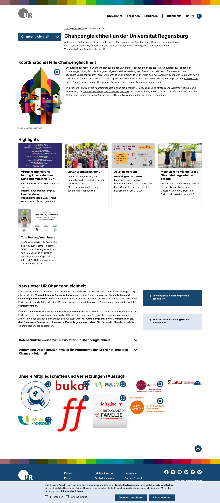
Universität (114, 16)
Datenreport (72, 95)
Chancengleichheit (96, 28)
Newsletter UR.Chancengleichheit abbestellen (175, 321)
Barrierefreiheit (133, 478)
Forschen (133, 16)
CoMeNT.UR (191, 78)
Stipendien (115, 82)
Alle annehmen (162, 497)
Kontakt (68, 473)
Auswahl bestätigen (130, 497)
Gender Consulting (98, 82)
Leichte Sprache (103, 473)
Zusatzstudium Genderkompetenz (149, 82)
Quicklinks (174, 16)
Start (67, 28)
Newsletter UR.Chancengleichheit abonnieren (175, 297)
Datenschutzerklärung (71, 491)
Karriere (68, 478)
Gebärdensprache (104, 478)
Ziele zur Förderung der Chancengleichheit (106, 91)
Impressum (131, 473)
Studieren (151, 16)
